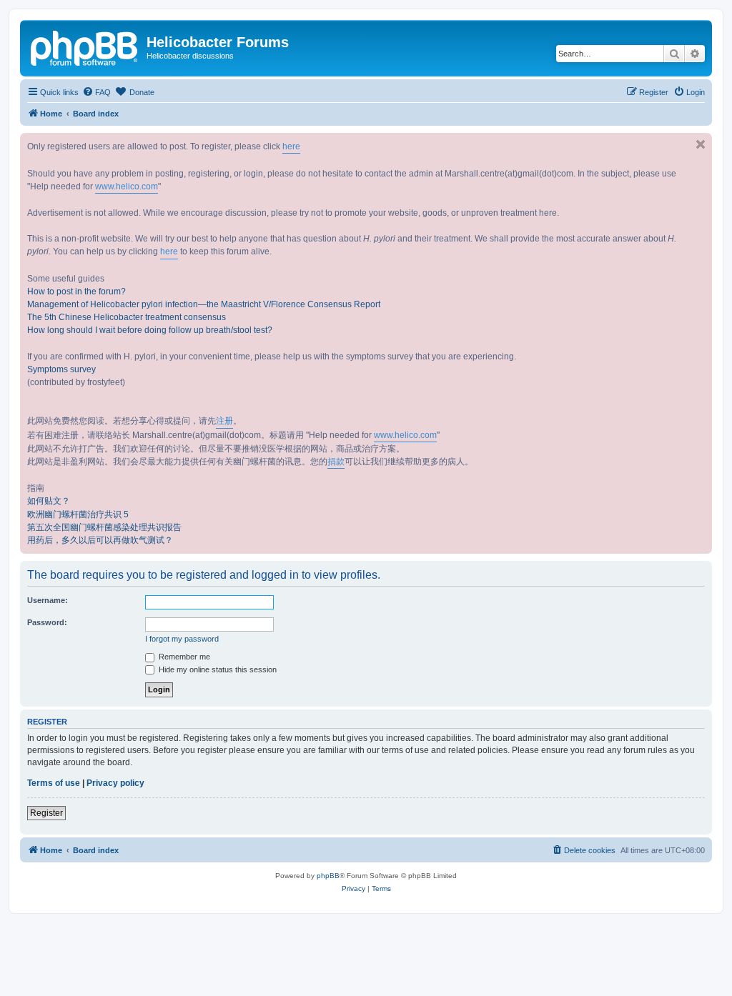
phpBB (328, 876)
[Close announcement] (700, 144)
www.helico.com (126, 186)
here (291, 146)
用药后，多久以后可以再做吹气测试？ (100, 540)
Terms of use (53, 783)
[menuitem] (96, 92)
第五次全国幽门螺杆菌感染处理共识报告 (104, 527)
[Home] (85, 46)
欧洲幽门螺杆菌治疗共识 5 (78, 514)
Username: (47, 600)
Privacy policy (115, 783)
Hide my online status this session (217, 669)
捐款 (336, 462)
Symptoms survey (61, 369)
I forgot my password (182, 638)
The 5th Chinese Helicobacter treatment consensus (126, 317)
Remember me (183, 656)
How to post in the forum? (76, 292)
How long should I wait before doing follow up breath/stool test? (149, 330)
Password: (47, 622)
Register (46, 813)
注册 (224, 421)
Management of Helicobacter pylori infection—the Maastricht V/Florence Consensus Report (203, 304)
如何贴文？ (48, 501)
